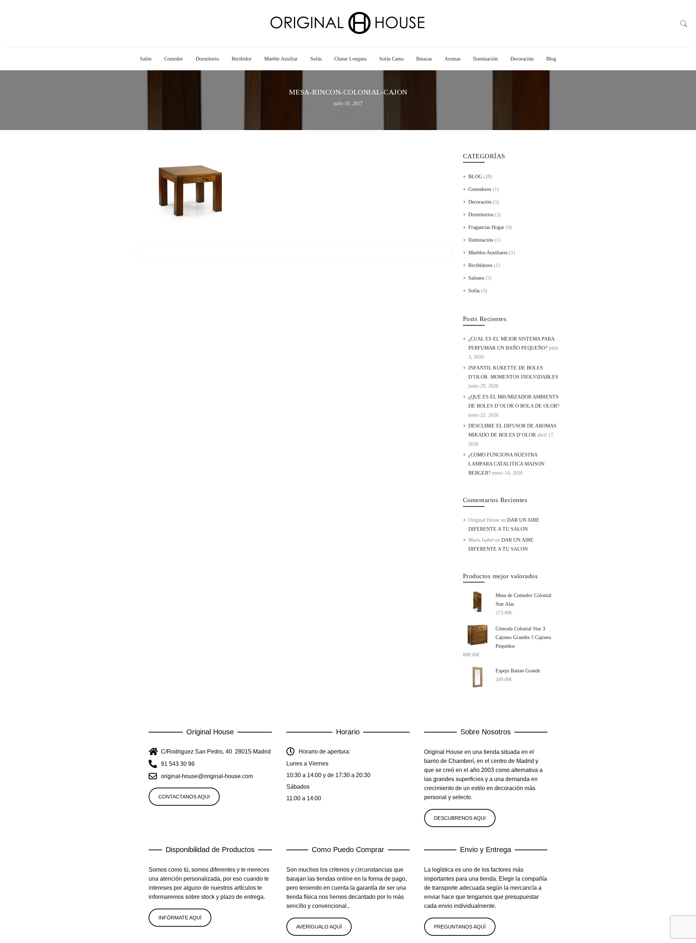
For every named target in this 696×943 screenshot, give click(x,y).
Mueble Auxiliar (281, 59)
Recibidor (242, 59)
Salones (476, 278)
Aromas (452, 59)
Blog (551, 59)
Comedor (173, 59)
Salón (146, 59)
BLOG (475, 176)
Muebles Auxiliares (488, 252)
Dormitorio (207, 59)
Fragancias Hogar (486, 227)
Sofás (316, 59)
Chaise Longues (350, 59)
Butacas (424, 59)
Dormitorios (480, 214)
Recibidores (480, 265)
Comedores (479, 189)
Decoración (522, 59)
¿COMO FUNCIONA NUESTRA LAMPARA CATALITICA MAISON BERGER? (506, 464)
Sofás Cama (391, 59)
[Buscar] (684, 24)
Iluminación (485, 59)
